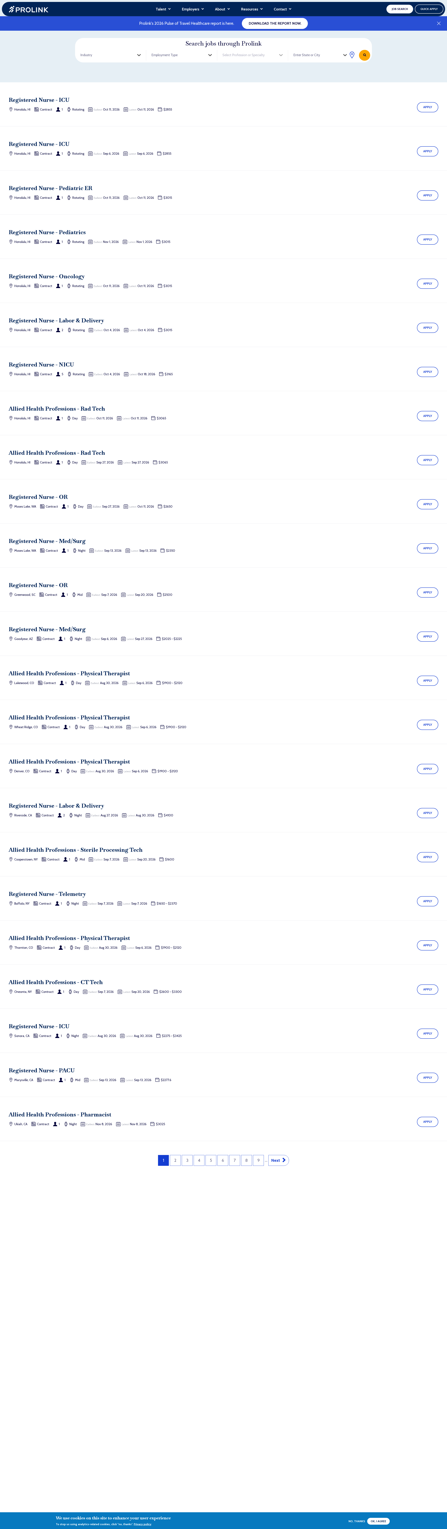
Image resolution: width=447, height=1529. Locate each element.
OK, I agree (378, 1521)
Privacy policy (142, 1524)
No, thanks (357, 1521)
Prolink (29, 9)
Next (275, 1160)
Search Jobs (364, 55)
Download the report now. (275, 23)
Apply (427, 107)
